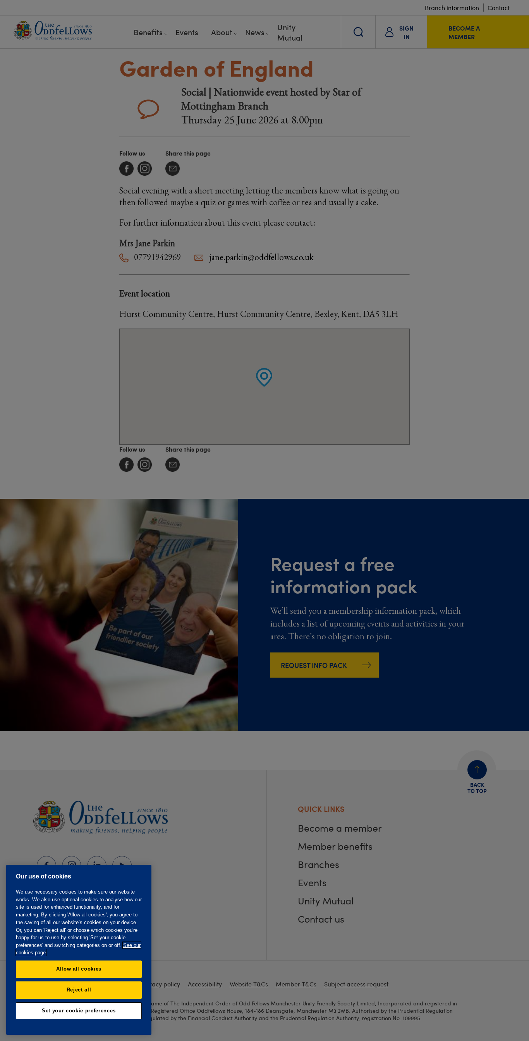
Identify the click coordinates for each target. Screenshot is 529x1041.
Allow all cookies (78, 969)
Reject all (79, 990)
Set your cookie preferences (79, 1011)
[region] (78, 950)
